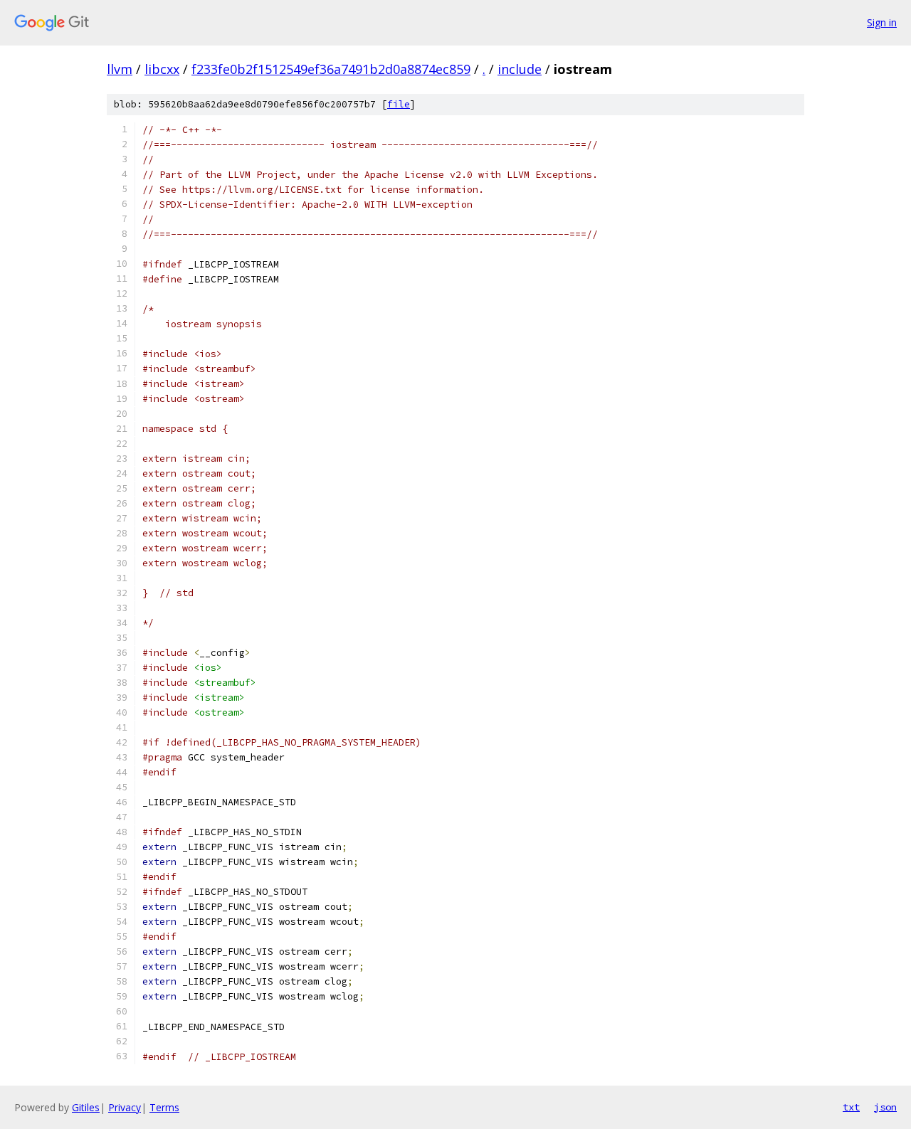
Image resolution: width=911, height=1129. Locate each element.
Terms (164, 1107)
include (519, 69)
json (885, 1107)
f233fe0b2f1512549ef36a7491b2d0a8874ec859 (330, 69)
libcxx (161, 69)
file (398, 104)
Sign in (882, 22)
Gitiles (86, 1107)
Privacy (124, 1107)
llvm (119, 69)
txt (851, 1107)
